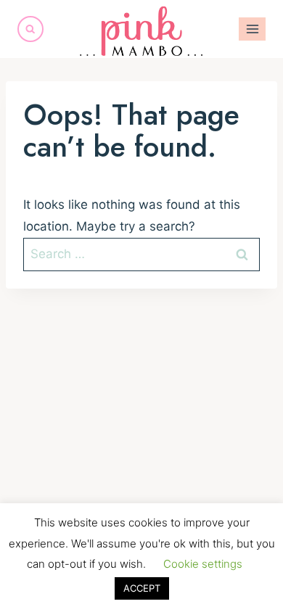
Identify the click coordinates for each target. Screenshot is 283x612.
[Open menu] (252, 28)
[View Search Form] (30, 29)
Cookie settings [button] (202, 564)
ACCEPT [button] (141, 588)
